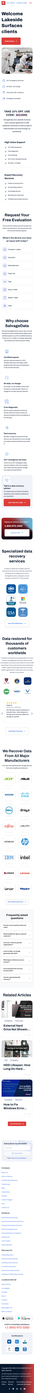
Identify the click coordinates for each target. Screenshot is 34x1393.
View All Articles (15, 1124)
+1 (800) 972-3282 (17, 1327)
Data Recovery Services (10, 1217)
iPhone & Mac (19, 1021)
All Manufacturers (7, 1255)
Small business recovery (10, 1259)
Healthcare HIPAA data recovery (12, 1274)
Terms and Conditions (19, 1158)
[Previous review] (2, 714)
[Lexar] (9, 888)
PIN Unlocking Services (9, 1229)
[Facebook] (9, 1389)
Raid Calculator (7, 1245)
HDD (6, 1060)
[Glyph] (24, 826)
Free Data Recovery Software (11, 1233)
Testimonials (6, 1184)
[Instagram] (17, 1389)
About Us (5, 1172)
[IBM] (9, 857)
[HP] (24, 841)
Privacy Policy (4, 1383)
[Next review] (32, 714)
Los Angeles (6, 1288)
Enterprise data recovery (10, 1262)
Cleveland (5, 1304)
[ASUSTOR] (9, 794)
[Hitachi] (9, 841)
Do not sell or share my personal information (24, 1383)
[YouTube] (24, 1389)
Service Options (7, 1176)
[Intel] (24, 857)
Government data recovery (10, 1270)
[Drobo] (24, 810)
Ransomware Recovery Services (12, 1221)
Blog (3, 1188)
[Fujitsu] (9, 826)
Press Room (6, 1192)
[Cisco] (24, 794)
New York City (6, 1284)
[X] (21, 1389)
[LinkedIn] (13, 1389)
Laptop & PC (18, 1099)
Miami (4, 1296)
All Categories (8, 1021)
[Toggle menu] (30, 3)
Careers (4, 1196)
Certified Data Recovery (10, 1180)
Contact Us (5, 1207)
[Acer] (9, 778)
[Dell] (9, 810)
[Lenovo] (24, 873)
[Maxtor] (24, 888)
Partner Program (7, 1200)
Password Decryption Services (12, 1225)
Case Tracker (6, 1241)
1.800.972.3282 (13, 526)
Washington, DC (7, 1308)
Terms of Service (11, 1383)
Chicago (4, 1292)
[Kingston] (9, 873)
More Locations (7, 1311)
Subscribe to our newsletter (15, 1143)
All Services (5, 1237)
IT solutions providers (9, 1266)
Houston (4, 1300)
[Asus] (24, 778)
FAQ (3, 1203)
